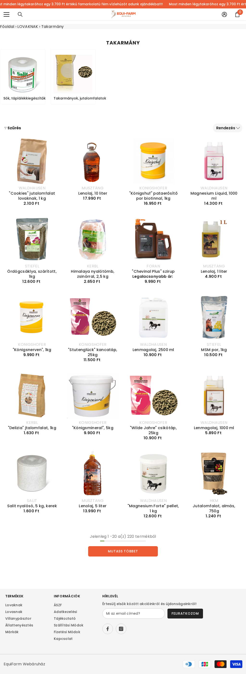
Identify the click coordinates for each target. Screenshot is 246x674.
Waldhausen (32, 188)
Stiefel (32, 266)
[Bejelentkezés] (224, 14)
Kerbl (92, 266)
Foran (153, 266)
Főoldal (7, 26)
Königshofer (153, 188)
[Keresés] (20, 14)
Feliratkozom (185, 613)
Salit (32, 500)
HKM (214, 500)
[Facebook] (107, 629)
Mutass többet (123, 551)
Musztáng (93, 188)
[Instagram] (121, 629)
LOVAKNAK (27, 26)
